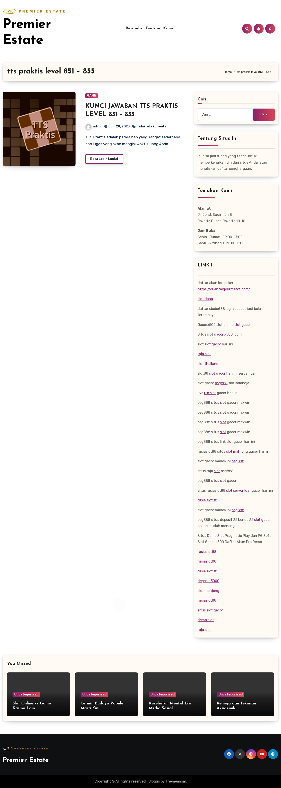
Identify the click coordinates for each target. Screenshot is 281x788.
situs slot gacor (210, 610)
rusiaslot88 (207, 552)
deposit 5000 (208, 581)
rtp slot (210, 393)
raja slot (204, 354)
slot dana (205, 299)
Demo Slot (215, 536)
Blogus (154, 781)
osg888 (221, 383)
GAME (91, 95)
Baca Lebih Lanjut (104, 159)
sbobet (240, 309)
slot (223, 402)
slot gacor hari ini (223, 373)
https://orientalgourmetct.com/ (224, 289)
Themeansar (176, 781)
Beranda (134, 28)
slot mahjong (237, 451)
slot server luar (238, 490)
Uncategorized (26, 694)
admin (97, 126)
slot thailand (208, 364)
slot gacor (242, 325)
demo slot (206, 620)
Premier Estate (26, 760)
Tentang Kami (159, 28)
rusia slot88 (207, 500)
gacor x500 (223, 334)
